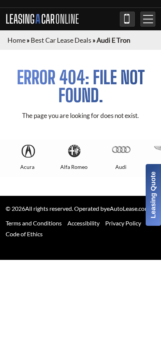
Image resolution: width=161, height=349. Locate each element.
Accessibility (83, 223)
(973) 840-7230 (127, 19)
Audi (121, 167)
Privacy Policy (123, 223)
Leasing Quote (153, 195)
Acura (27, 167)
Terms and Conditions (34, 223)
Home (16, 40)
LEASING (42, 19)
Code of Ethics (24, 233)
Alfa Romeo (74, 167)
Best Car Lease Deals (61, 40)
